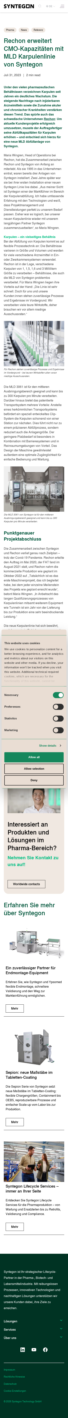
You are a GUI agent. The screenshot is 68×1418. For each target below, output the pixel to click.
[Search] (40, 6)
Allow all (34, 757)
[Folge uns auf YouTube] (34, 1350)
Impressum (9, 1369)
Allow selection (34, 768)
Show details (47, 745)
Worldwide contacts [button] (26, 884)
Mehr (14, 1008)
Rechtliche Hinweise (14, 1376)
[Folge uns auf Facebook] (45, 1350)
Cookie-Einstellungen (15, 1391)
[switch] (58, 707)
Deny (34, 780)
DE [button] (50, 6)
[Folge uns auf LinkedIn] (22, 1350)
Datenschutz (10, 1384)
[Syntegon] (19, 6)
